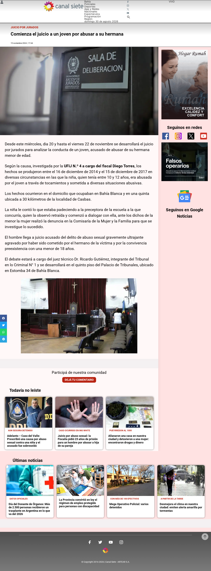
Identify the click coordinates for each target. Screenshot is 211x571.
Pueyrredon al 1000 (120, 430)
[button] (3, 318)
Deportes (89, 6)
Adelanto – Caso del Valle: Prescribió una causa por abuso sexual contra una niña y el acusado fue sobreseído (26, 440)
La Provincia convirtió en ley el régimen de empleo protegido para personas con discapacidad (79, 503)
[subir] (205, 537)
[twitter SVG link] (128, 9)
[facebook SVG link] (128, 2)
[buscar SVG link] (128, 17)
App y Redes (91, 9)
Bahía (87, 1)
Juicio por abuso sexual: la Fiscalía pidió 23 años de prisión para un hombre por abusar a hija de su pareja (78, 440)
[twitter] (191, 136)
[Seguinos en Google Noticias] (184, 196)
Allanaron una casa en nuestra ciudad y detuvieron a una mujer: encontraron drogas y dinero (128, 439)
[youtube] (203, 136)
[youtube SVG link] (128, 13)
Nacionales (90, 11)
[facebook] (165, 136)
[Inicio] (63, 6)
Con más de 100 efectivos (124, 498)
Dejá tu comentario (79, 379)
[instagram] (178, 136)
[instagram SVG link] (128, 6)
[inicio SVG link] (105, 550)
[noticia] (28, 412)
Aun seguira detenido (20, 430)
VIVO (172, 1)
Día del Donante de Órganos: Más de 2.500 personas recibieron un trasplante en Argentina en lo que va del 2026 (29, 509)
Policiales (89, 4)
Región (88, 18)
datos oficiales (19, 498)
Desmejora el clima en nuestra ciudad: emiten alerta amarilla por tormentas (181, 507)
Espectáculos (92, 13)
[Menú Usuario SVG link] (2, 2)
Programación (92, 16)
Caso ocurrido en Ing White (74, 430)
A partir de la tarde (172, 498)
